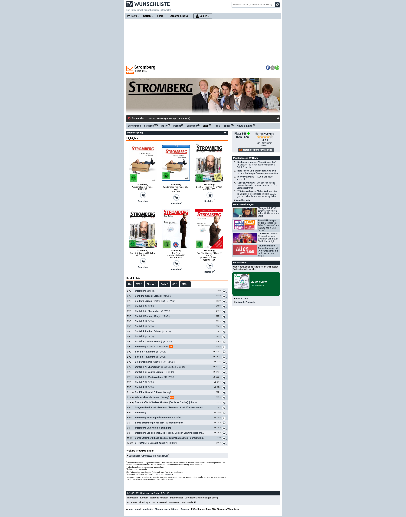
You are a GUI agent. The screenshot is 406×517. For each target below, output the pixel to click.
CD (174, 284)
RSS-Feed (162, 502)
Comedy (185, 509)
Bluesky (143, 502)
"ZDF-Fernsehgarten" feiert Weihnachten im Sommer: (257, 194)
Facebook (132, 502)
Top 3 (217, 125)
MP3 (185, 284)
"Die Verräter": (255, 178)
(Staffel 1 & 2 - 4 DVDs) (155, 301)
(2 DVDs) (153, 296)
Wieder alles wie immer (154, 346)
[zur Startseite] (148, 3)
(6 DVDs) (155, 362)
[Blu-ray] (153, 392)
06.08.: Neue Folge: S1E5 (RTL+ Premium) (169, 118)
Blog (215, 497)
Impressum (132, 497)
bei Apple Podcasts (245, 302)
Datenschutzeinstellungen (198, 497)
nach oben (134, 509)
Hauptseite (147, 509)
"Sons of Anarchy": (257, 185)
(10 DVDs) (154, 372)
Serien (175, 509)
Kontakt (144, 497)
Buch (164, 284)
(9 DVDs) (152, 311)
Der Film (144, 291)
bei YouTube (242, 298)
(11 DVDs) (150, 351)
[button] (268, 67)
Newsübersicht (243, 200)
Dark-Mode (188, 502)
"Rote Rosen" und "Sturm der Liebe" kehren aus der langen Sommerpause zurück (257, 171)
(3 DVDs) (153, 331)
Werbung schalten (159, 497)
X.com (152, 502)
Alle (130, 284)
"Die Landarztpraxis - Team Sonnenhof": (257, 164)
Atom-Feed (174, 502)
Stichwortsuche (162, 509)
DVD (139, 284)
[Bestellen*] (143, 195)
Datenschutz (176, 497)
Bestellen (143, 200)
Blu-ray (151, 284)
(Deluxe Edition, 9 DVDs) (160, 367)
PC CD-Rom (156, 443)
